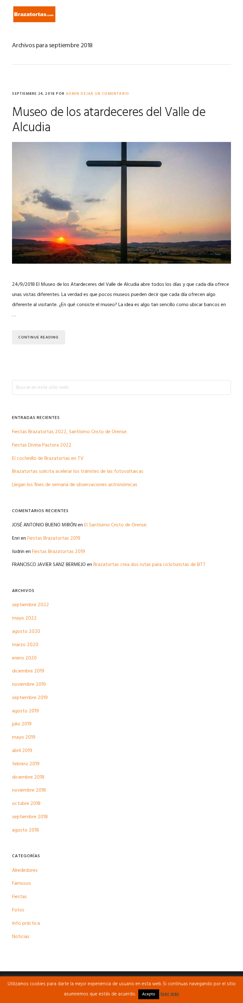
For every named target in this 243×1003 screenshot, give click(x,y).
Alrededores (25, 870)
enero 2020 (24, 658)
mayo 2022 (24, 618)
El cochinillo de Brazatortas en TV (48, 458)
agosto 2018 (25, 830)
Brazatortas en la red (34, 14)
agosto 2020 (26, 631)
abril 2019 (22, 751)
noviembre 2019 (29, 684)
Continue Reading (38, 337)
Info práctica (26, 923)
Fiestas (19, 897)
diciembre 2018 (28, 777)
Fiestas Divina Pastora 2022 (42, 445)
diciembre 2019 (28, 671)
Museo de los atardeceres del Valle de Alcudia (108, 120)
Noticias (20, 937)
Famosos (21, 883)
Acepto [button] (148, 994)
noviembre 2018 (29, 790)
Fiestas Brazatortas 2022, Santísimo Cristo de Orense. (70, 432)
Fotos (18, 910)
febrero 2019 (26, 764)
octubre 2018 (26, 804)
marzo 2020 (25, 645)
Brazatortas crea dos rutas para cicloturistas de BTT (149, 565)
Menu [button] (222, 14)
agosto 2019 (25, 711)
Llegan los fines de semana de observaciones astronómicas (74, 485)
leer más (169, 994)
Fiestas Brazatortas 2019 (53, 538)
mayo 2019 (23, 737)
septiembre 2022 (30, 605)
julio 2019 (22, 724)
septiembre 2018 (30, 817)
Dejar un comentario (105, 94)
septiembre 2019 (30, 698)
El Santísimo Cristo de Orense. (115, 525)
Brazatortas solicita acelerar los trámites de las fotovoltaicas (77, 471)
